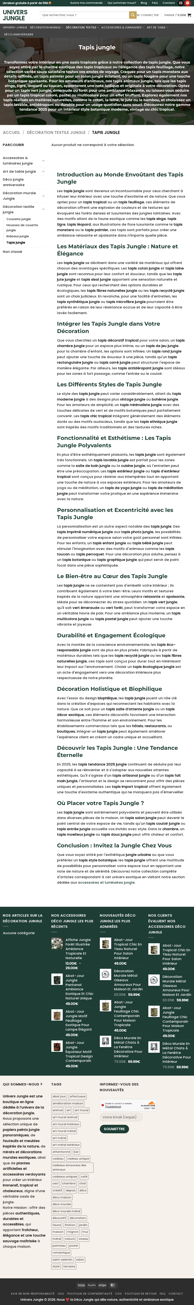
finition (70, 1225)
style (55, 1266)
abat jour (59, 1096)
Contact (169, 3)
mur (85, 1232)
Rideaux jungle (17, 236)
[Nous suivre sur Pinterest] (188, 3)
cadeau (57, 1159)
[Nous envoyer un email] (181, 3)
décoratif (59, 1218)
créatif (57, 1190)
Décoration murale (45, 27)
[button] (148, 15)
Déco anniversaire (18, 34)
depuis (71, 1190)
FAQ (155, 3)
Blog (144, 3)
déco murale (61, 1204)
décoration (78, 1218)
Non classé (12, 251)
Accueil (11, 132)
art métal (59, 1138)
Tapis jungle (15, 242)
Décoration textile (81, 27)
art (68, 1110)
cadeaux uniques (64, 1176)
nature (70, 1239)
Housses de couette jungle (22, 227)
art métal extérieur (66, 1145)
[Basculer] (43, 160)
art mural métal (64, 1131)
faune (56, 1225)
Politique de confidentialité (89, 1294)
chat (82, 1183)
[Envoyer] (133, 15)
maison (57, 1232)
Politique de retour (140, 1294)
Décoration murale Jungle (19, 196)
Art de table (156, 27)
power (73, 1246)
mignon (73, 1232)
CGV (118, 1294)
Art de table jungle (19, 171)
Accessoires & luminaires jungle (18, 160)
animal (57, 1110)
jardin (83, 1225)
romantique (61, 1253)
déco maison (61, 1197)
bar (76, 1152)
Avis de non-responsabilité (32, 1294)
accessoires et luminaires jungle (106, 882)
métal (56, 1239)
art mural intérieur (65, 1124)
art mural (81, 1110)
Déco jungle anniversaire (14, 182)
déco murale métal (66, 1211)
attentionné (61, 1152)
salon (80, 1260)
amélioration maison (67, 1103)
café (84, 1176)
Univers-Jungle (15, 27)
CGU (61, 1294)
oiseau (83, 1239)
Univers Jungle (15, 15)
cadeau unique (78, 1159)
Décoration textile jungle (56, 132)
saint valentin (62, 1260)
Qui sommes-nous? (121, 3)
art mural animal (64, 1117)
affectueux (77, 1096)
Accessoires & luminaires (121, 27)
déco (83, 1190)
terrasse (69, 1266)
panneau (59, 1246)
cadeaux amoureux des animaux (69, 1167)
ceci (55, 1183)
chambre (68, 1183)
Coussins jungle (18, 219)
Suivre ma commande (86, 3)
